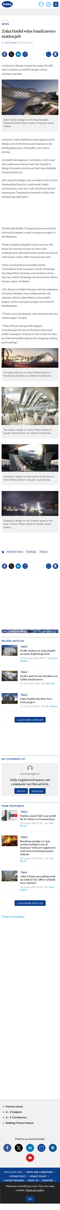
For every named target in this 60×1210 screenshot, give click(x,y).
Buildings (31, 551)
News (5, 24)
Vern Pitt (50, 683)
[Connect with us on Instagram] (53, 1148)
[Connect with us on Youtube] (30, 1158)
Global (43, 551)
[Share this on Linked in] (18, 54)
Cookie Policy (17, 1176)
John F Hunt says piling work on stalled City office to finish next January (38, 879)
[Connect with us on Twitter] (19, 1148)
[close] (58, 47)
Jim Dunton (11, 42)
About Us (33, 1180)
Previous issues (14, 1106)
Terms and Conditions (39, 1172)
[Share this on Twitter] (11, 54)
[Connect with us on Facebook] (7, 1148)
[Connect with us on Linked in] (30, 1148)
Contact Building (14, 1180)
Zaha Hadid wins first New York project (36, 700)
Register (37, 791)
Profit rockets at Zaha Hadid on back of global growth (37, 652)
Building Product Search (20, 1123)
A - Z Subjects (14, 1112)
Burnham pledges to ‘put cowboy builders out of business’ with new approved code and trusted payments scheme (37, 847)
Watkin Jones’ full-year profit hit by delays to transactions (38, 817)
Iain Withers (51, 706)
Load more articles (30, 719)
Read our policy (35, 1190)
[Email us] (41, 1148)
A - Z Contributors (16, 1117)
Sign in (15, 47)
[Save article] (55, 54)
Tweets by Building (13, 916)
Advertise (47, 1180)
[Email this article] (25, 54)
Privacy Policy (38, 1176)
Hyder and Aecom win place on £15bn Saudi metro (38, 677)
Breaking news (15, 551)
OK (30, 1199)
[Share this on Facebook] (4, 54)
